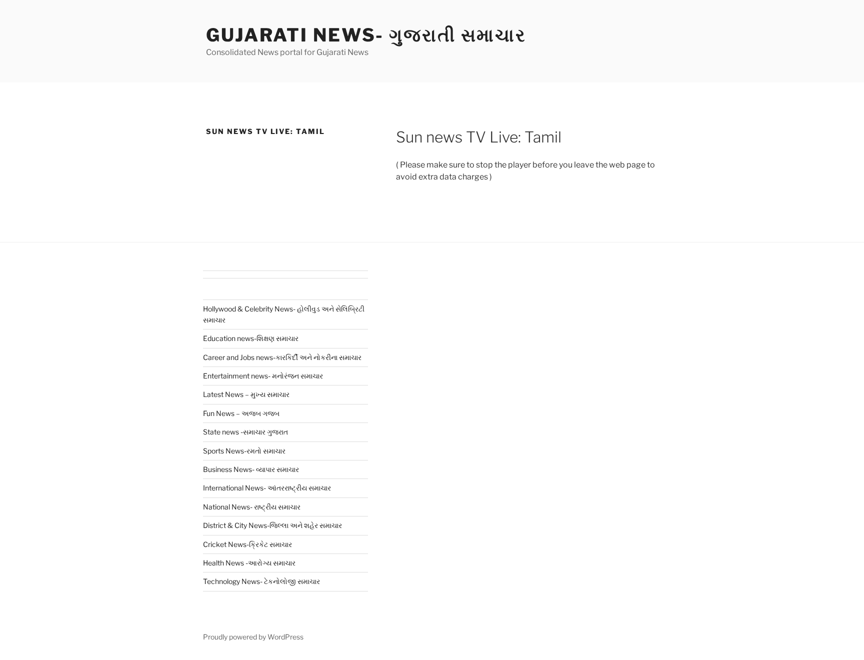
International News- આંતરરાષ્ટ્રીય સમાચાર (267, 488)
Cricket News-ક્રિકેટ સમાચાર (247, 544)
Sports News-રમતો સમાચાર (244, 450)
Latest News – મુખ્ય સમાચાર (246, 394)
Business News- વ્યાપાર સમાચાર (251, 469)
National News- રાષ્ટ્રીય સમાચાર (251, 506)
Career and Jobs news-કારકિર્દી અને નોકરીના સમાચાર (282, 357)
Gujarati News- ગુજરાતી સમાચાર (366, 35)
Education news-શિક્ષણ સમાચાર (250, 338)
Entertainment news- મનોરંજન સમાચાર (263, 376)
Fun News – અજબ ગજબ (241, 413)
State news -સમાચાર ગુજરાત (245, 432)
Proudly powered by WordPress (253, 636)
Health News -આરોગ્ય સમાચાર (249, 562)
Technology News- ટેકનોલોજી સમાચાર (261, 581)
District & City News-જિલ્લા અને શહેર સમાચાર (272, 525)
